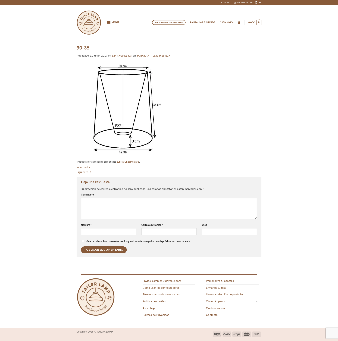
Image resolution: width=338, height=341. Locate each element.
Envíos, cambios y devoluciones (162, 281)
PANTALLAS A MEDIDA (202, 22)
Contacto (223, 3)
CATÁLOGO (226, 22)
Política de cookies (154, 301)
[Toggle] (257, 301)
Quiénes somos (215, 308)
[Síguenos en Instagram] (256, 2)
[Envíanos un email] (260, 2)
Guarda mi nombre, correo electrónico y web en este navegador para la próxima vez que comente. (138, 241)
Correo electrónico (152, 225)
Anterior (83, 167)
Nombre (86, 225)
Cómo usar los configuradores (161, 287)
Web (204, 225)
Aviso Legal (149, 308)
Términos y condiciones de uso (161, 294)
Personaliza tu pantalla (220, 281)
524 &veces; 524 (122, 55)
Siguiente (84, 172)
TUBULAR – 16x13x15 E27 (153, 55)
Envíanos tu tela (216, 287)
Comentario (88, 194)
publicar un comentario (128, 162)
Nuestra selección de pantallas (224, 294)
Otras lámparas (215, 301)
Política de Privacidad (156, 315)
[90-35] (123, 108)
